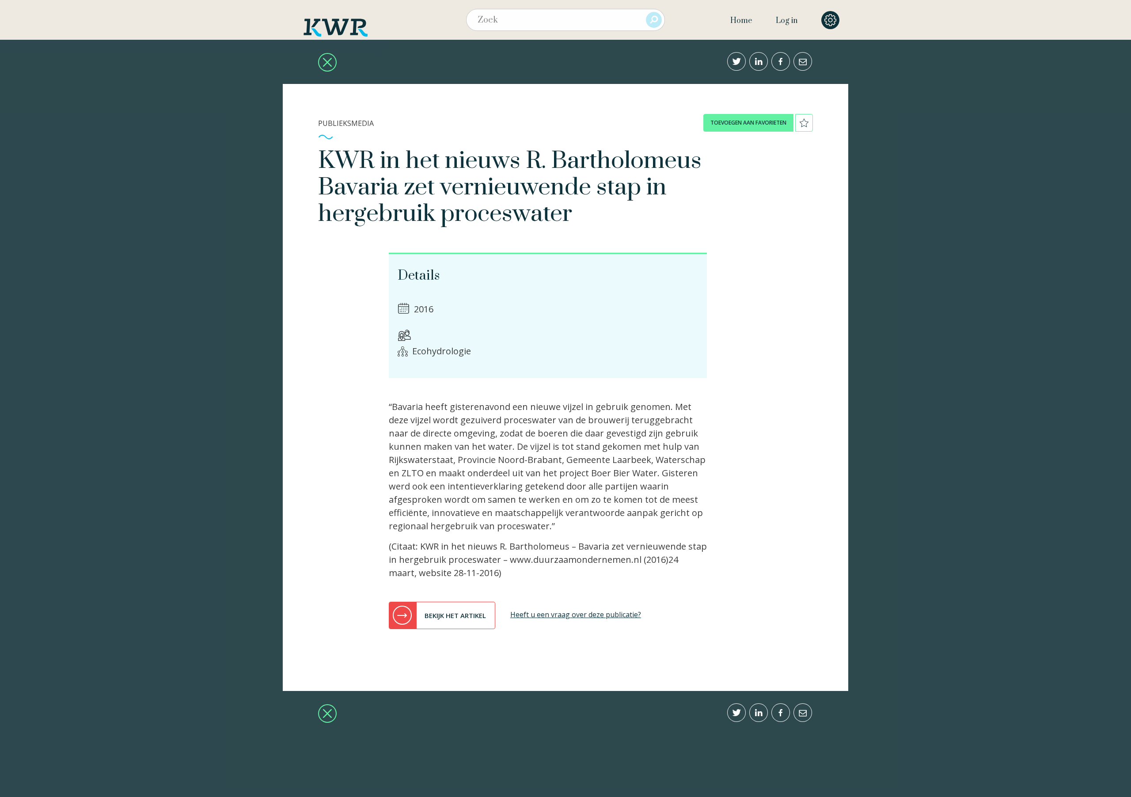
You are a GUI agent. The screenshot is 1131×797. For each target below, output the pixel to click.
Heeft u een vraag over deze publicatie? (575, 614)
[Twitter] (736, 61)
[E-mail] (802, 61)
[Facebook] (780, 61)
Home (741, 21)
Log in (786, 21)
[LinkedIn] (758, 61)
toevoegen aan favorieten (748, 122)
